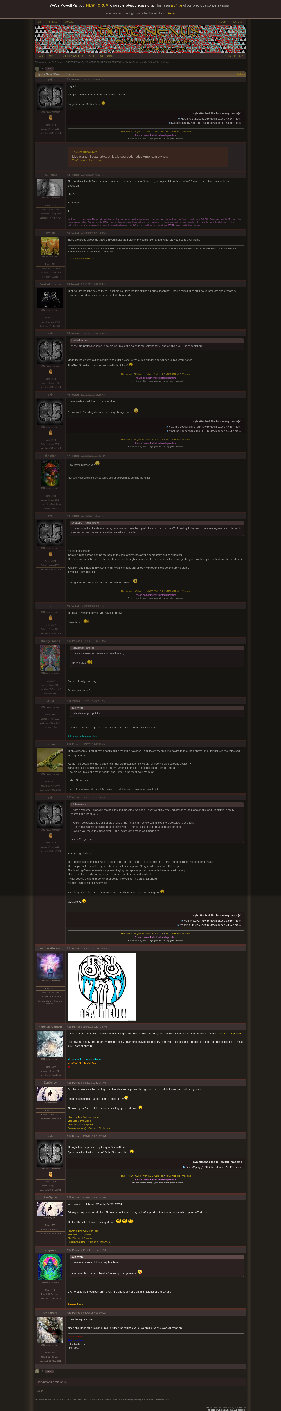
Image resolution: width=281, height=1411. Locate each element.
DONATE (69, 22)
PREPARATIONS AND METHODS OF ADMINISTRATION (94, 62)
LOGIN (222, 22)
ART (91, 55)
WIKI (51, 55)
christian (50, 455)
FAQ (40, 55)
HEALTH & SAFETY (71, 55)
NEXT (49, 68)
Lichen (50, 744)
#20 (69, 1312)
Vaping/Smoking (133, 62)
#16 (69, 1082)
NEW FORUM (97, 5)
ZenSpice (50, 1082)
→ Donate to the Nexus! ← (81, 258)
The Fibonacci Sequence (81, 1124)
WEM (50, 701)
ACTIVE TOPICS (233, 55)
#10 (69, 640)
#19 (69, 1250)
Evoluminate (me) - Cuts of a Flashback (89, 1128)
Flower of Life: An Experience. (83, 1117)
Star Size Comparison (79, 1120)
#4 (68, 284)
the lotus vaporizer (230, 1033)
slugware (50, 1250)
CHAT (40, 22)
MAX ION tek (173, 131)
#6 (68, 394)
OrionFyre (50, 1312)
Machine (186, 131)
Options (240, 74)
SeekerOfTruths (50, 284)
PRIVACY (54, 22)
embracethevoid (50, 948)
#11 (69, 700)
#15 (69, 1026)
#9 (68, 606)
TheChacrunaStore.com (86, 160)
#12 (69, 744)
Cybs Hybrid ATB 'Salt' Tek (149, 131)
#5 (68, 333)
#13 (69, 797)
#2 (68, 174)
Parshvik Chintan (50, 1026)
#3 (68, 233)
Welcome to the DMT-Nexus (49, 62)
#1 (68, 79)
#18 (69, 1197)
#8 (68, 515)
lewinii (50, 233)
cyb (50, 79)
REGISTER (237, 22)
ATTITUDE (106, 55)
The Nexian (127, 131)
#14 (69, 948)
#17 (69, 1136)
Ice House (50, 175)
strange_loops (50, 641)
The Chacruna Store (84, 152)
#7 (68, 455)
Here (80, 1304)
